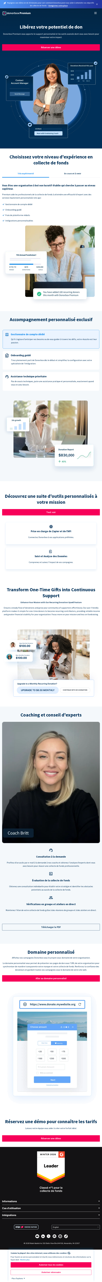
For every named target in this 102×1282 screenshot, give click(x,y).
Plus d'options (17, 1278)
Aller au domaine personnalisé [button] (51, 978)
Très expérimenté (26, 173)
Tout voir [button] (51, 512)
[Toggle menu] (95, 13)
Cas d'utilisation (11, 1208)
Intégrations (9, 1215)
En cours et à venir (72, 173)
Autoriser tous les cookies (51, 1265)
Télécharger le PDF (51, 927)
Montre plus (25, 1259)
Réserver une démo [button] (51, 47)
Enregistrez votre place (58, 5)
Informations (9, 1201)
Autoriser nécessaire (51, 1272)
